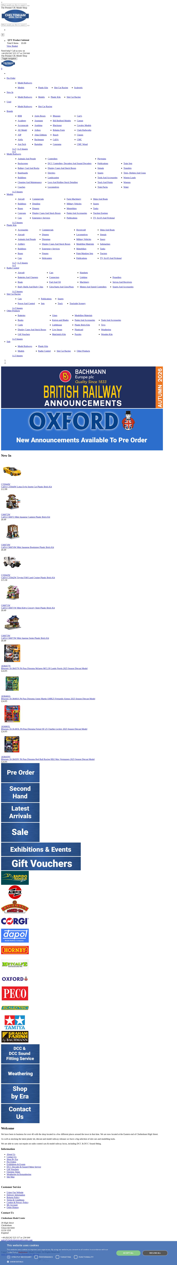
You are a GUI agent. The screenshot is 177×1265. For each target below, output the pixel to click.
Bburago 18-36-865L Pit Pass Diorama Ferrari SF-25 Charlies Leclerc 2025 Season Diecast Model (44, 729)
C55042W (5, 575)
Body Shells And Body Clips (30, 287)
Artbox (37, 130)
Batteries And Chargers (28, 277)
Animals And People (27, 159)
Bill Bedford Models (62, 120)
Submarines (105, 244)
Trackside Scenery (78, 303)
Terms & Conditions (15, 1200)
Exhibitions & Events (16, 1164)
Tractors (103, 253)
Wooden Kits (107, 334)
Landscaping (53, 177)
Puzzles (78, 334)
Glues (54, 315)
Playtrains (101, 159)
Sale (8, 341)
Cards (20, 325)
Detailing (36, 204)
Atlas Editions (40, 135)
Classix (80, 135)
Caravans (22, 213)
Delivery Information (16, 1195)
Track (60, 303)
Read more (23, 1252)
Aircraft (21, 199)
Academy (22, 120)
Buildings (22, 177)
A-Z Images (22, 149)
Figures (45, 253)
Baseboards (23, 173)
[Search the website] (28, 25)
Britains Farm (59, 130)
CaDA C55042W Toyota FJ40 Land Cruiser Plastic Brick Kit (28, 577)
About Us (11, 1154)
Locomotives (53, 187)
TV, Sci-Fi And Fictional (104, 218)
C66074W (5, 545)
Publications (102, 163)
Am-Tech (22, 144)
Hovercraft (81, 230)
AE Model (22, 130)
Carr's (79, 116)
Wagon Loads (129, 177)
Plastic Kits (43, 87)
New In (10, 92)
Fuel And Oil (55, 282)
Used (9, 102)
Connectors (54, 277)
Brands (10, 111)
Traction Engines (100, 213)
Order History (13, 1207)
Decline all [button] (155, 1253)
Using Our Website (15, 1192)
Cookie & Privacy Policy (17, 1202)
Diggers (35, 208)
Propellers (117, 277)
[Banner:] (82, 407)
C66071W (5, 605)
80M (20, 116)
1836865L (5, 726)
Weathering (106, 329)
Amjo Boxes (39, 116)
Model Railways (25, 83)
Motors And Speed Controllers (93, 287)
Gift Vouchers (24, 334)
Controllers (52, 159)
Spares (100, 173)
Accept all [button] (128, 1253)
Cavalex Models (84, 125)
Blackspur (57, 125)
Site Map (11, 1177)
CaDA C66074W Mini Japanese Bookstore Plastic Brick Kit (27, 547)
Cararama (57, 144)
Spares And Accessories (123, 287)
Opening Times (13, 1172)
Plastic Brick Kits (82, 325)
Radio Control (13, 268)
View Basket (12, 46)
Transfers (127, 168)
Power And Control (26, 303)
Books (20, 320)
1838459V (6, 757)
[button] (2, 34)
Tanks (95, 208)
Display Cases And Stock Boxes (62, 168)
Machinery (84, 282)
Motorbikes (72, 208)
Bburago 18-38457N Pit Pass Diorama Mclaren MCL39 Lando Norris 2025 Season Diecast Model (44, 668)
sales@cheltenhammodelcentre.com (16, 1240)
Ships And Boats (100, 199)
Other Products (13, 311)
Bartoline (38, 144)
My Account (12, 1205)
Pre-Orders (11, 1162)
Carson (80, 120)
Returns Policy (13, 1197)
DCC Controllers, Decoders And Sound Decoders (69, 163)
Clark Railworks (84, 130)
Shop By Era (12, 1159)
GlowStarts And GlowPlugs (61, 287)
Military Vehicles (74, 204)
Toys (103, 325)
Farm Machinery (74, 199)
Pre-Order (11, 78)
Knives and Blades (60, 320)
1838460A (6, 696)
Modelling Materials (85, 244)
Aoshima (38, 125)
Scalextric (78, 87)
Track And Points (105, 182)
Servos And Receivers (122, 282)
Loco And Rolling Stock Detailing (63, 182)
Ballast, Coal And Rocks (28, 168)
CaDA (56, 139)
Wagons (127, 182)
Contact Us (11, 1157)
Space (102, 239)
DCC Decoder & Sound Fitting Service (24, 1167)
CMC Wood (82, 144)
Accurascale (23, 125)
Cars (20, 218)
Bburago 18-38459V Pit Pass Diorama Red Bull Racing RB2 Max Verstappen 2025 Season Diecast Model (48, 759)
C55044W (5, 484)
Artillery (21, 244)
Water (126, 187)
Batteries (21, 315)
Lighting (83, 277)
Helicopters (47, 258)
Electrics (51, 173)
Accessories (23, 230)
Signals (100, 168)
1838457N (6, 666)
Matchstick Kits (59, 334)
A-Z (14, 149)
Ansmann (38, 120)
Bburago (56, 116)
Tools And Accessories (107, 177)
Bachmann (39, 139)
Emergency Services (41, 218)
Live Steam (57, 329)
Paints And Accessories (77, 213)
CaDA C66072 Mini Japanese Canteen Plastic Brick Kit (25, 517)
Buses (20, 208)
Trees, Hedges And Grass (134, 173)
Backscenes (23, 163)
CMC (79, 139)
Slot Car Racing (61, 87)
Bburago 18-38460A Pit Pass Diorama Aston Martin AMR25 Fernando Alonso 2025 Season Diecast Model (48, 699)
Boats (20, 282)
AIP (19, 135)
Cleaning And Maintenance (30, 182)
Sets (43, 303)
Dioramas (46, 239)
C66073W (5, 635)
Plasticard (79, 329)
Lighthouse (57, 325)
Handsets (84, 272)
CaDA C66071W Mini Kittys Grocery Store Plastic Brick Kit (28, 608)
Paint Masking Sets (84, 253)
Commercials (38, 199)
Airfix (20, 139)
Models (21, 87)
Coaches (21, 187)
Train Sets (127, 163)
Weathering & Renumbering (19, 1174)
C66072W (5, 514)
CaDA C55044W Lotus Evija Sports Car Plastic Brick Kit (26, 487)
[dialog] (88, 1253)
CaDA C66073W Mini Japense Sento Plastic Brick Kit (25, 638)
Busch (55, 135)
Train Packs (102, 187)
